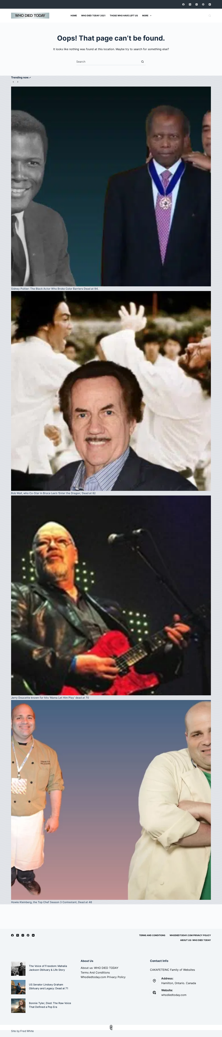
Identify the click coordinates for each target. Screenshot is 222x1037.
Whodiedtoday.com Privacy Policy (190, 935)
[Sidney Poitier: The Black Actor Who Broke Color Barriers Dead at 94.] (111, 186)
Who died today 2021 (93, 15)
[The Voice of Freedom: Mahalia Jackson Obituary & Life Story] (18, 969)
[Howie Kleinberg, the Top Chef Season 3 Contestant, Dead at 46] (111, 800)
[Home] (111, 1026)
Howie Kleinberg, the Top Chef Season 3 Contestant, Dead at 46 (51, 902)
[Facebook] (183, 4)
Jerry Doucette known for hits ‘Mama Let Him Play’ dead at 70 (50, 697)
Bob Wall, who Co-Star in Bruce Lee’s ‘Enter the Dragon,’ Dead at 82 (53, 493)
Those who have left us (124, 15)
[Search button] (142, 61)
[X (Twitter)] (190, 4)
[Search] (210, 16)
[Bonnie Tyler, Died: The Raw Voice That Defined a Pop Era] (18, 1005)
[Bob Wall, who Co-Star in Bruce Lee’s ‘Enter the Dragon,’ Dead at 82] (111, 391)
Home (74, 15)
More (145, 15)
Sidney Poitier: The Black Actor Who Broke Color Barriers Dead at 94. (55, 288)
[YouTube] (210, 4)
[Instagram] (196, 4)
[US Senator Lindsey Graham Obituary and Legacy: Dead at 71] (18, 987)
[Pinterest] (203, 4)
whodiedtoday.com (173, 995)
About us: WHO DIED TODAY (195, 940)
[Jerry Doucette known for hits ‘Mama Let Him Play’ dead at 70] (111, 595)
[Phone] (111, 1028)
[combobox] (107, 61)
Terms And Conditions (152, 935)
